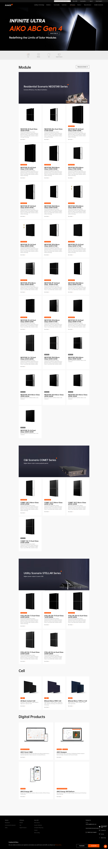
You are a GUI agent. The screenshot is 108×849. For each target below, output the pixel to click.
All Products (72, 4)
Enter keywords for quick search (61, 1)
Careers (36, 830)
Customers (64, 4)
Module (38, 56)
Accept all (93, 845)
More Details (22, 139)
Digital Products (59, 56)
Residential (7, 822)
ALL (28, 56)
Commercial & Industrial (10, 825)
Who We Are (37, 822)
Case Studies (57, 4)
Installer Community (98, 4)
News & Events (87, 4)
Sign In (91, 1)
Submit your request (91, 832)
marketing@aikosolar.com (91, 824)
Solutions (48, 4)
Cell (49, 56)
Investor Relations (38, 825)
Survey (102, 834)
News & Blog (37, 832)
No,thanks (81, 845)
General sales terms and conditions (93, 828)
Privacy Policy (58, 844)
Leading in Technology (39, 4)
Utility (6, 827)
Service (79, 4)
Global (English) (99, 1)
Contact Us (103, 830)
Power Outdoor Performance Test (104, 826)
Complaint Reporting (38, 827)
